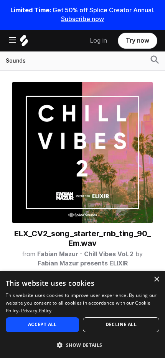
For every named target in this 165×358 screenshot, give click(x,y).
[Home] (24, 42)
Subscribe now (82, 19)
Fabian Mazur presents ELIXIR (83, 263)
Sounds (16, 61)
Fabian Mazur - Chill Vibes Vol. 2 (85, 254)
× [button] (156, 279)
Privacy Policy (36, 310)
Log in (98, 40)
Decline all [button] (121, 324)
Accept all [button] (42, 324)
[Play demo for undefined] (82, 152)
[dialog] (82, 314)
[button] (82, 344)
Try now (137, 40)
